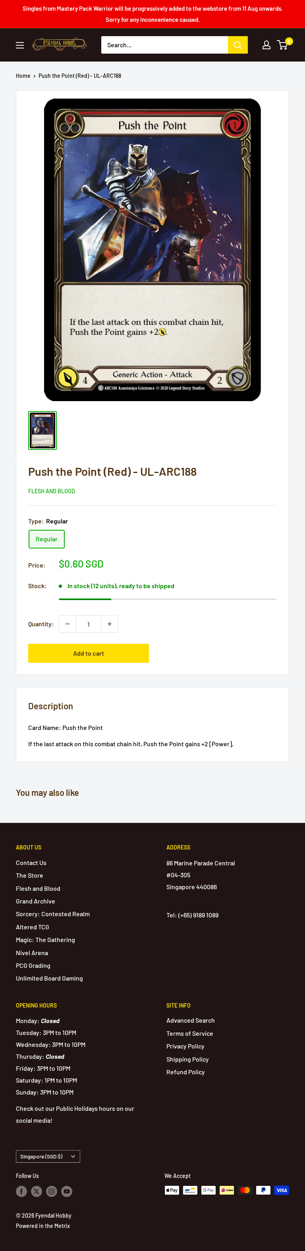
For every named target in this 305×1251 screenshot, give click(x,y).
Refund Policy (185, 1071)
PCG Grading (33, 965)
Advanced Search (190, 1020)
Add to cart (88, 653)
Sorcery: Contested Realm (53, 913)
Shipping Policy (187, 1059)
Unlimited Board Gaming (49, 978)
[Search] (238, 45)
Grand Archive (35, 901)
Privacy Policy (185, 1046)
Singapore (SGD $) (41, 1156)
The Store (29, 875)
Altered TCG (32, 927)
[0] (283, 45)
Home (23, 75)
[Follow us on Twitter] (36, 1191)
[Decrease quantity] (67, 624)
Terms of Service (189, 1033)
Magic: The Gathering (45, 939)
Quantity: (41, 623)
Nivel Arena (32, 952)
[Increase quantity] (109, 624)
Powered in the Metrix (43, 1225)
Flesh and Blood (51, 491)
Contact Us (31, 862)
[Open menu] (20, 45)
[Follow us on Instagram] (51, 1191)
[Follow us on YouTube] (66, 1191)
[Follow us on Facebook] (21, 1191)
